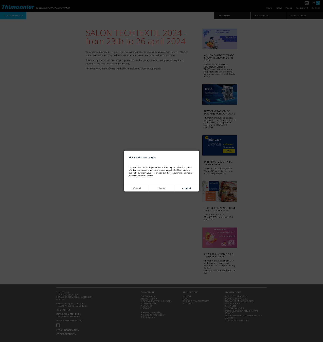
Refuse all (136, 188)
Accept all (186, 188)
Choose (161, 188)
